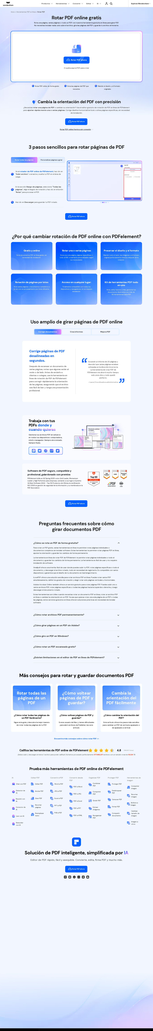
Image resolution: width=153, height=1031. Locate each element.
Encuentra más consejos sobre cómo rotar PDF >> (76, 738)
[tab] (24, 160)
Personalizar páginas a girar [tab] (51, 160)
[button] (100, 202)
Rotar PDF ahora (78, 121)
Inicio (13, 12)
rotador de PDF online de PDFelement (36, 171)
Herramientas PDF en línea (26, 12)
